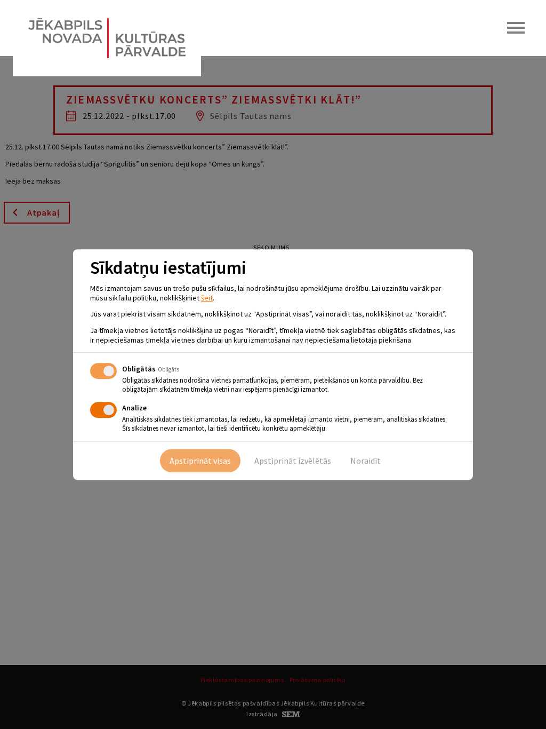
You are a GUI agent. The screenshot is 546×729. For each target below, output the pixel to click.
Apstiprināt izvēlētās (292, 460)
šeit (207, 298)
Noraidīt (365, 460)
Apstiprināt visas (200, 460)
